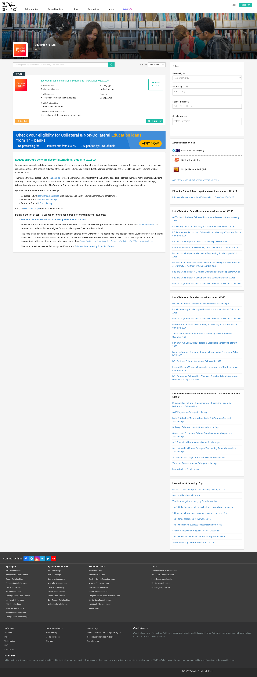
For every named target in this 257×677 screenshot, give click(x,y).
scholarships (54, 178)
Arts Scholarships (13, 571)
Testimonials (9, 641)
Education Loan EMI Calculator (164, 571)
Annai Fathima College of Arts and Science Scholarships (198, 457)
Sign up (246, 5)
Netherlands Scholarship (58, 604)
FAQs (6, 645)
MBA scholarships (13, 592)
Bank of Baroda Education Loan (102, 579)
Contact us (9, 649)
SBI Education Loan (97, 575)
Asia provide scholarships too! (186, 495)
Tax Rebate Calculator (161, 583)
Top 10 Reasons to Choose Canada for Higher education (198, 536)
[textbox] (207, 92)
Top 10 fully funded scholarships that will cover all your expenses (202, 507)
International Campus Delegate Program (104, 632)
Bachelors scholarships (48, 196)
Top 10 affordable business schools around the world (197, 525)
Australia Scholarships (57, 583)
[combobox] (207, 78)
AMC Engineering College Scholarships (190, 412)
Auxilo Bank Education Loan (100, 600)
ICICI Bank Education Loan (100, 604)
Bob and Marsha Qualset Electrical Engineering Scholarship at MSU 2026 (206, 272)
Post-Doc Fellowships (15, 609)
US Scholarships (54, 571)
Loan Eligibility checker (161, 588)
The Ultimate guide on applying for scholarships (194, 501)
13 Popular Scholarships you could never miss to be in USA (199, 513)
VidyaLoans (94, 609)
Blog (6, 637)
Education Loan (95, 571)
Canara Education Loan (98, 588)
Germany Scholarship (56, 579)
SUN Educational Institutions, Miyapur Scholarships (196, 442)
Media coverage (53, 637)
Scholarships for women (16, 613)
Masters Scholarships (15, 600)
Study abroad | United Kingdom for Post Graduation (196, 531)
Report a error (93, 641)
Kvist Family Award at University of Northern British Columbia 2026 (203, 226)
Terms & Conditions (54, 628)
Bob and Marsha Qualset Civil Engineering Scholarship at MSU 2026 (203, 278)
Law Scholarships (13, 588)
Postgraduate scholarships (17, 617)
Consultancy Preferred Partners (100, 637)
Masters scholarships (47, 199)
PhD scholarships (45, 203)
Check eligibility (155, 121)
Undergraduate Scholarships (18, 596)
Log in (234, 5)
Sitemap (49, 641)
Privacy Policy (51, 632)
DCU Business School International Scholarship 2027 (196, 361)
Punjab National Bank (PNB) (194, 169)
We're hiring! (9, 628)
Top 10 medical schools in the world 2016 (191, 519)
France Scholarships (56, 596)
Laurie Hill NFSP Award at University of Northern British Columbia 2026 (205, 247)
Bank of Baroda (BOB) (191, 160)
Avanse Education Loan (99, 583)
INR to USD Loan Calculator (163, 575)
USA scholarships (31, 208)
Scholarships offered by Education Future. (94, 246)
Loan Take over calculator (162, 579)
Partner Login (92, 628)
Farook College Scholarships (185, 469)
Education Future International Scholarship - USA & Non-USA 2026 (75, 80)
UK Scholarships (54, 575)
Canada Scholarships (56, 588)
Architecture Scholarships (17, 575)
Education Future (147, 224)
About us (8, 632)
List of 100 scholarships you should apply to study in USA (198, 489)
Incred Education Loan (98, 592)
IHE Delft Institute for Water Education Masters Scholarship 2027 (202, 303)
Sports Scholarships (14, 579)
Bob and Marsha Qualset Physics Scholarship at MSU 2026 (199, 241)
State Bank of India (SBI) (192, 150)
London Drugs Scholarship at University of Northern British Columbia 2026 (206, 283)
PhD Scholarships (13, 604)
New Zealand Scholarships (59, 600)
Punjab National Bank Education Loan (104, 596)
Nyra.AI (127, 9)
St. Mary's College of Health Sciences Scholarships (195, 427)
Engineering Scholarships (16, 583)
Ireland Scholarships (56, 592)
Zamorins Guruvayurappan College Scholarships (194, 463)
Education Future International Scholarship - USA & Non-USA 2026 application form (116, 241)
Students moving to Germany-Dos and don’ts (193, 542)
